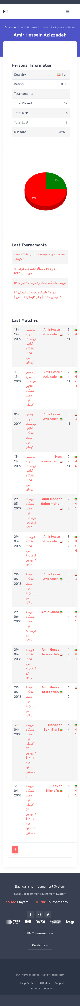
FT (6, 11)
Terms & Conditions (42, 988)
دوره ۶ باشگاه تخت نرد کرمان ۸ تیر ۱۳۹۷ (40, 283)
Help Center (27, 983)
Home (12, 27)
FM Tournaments (38, 933)
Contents (38, 945)
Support (59, 983)
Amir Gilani (50, 612)
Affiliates (44, 983)
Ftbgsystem (57, 974)
